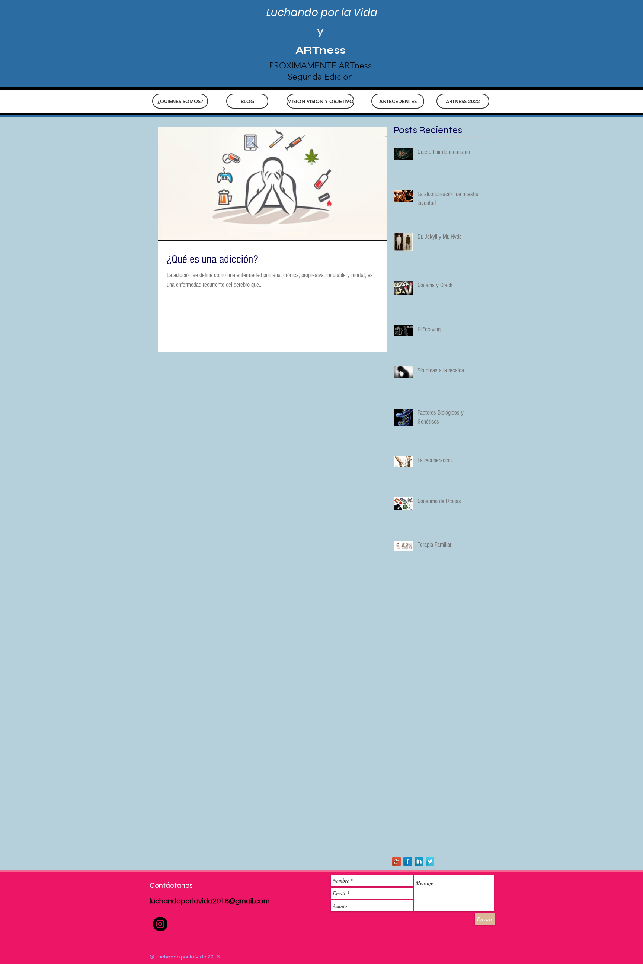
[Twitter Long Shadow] (430, 861)
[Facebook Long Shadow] (407, 861)
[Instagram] (160, 924)
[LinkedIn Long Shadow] (419, 861)
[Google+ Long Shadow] (396, 861)
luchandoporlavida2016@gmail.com (210, 901)
